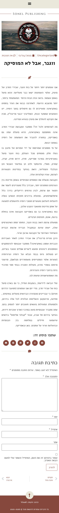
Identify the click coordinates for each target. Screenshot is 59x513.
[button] (29, 3)
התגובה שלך (50, 376)
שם (54, 416)
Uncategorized (45, 55)
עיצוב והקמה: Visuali (29, 502)
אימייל (53, 429)
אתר (55, 442)
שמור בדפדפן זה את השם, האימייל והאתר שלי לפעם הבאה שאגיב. (30, 459)
